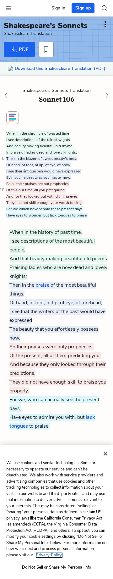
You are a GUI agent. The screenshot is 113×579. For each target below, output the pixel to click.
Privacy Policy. (49, 555)
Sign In (58, 8)
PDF (23, 49)
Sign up (83, 8)
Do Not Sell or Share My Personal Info (56, 567)
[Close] (105, 454)
